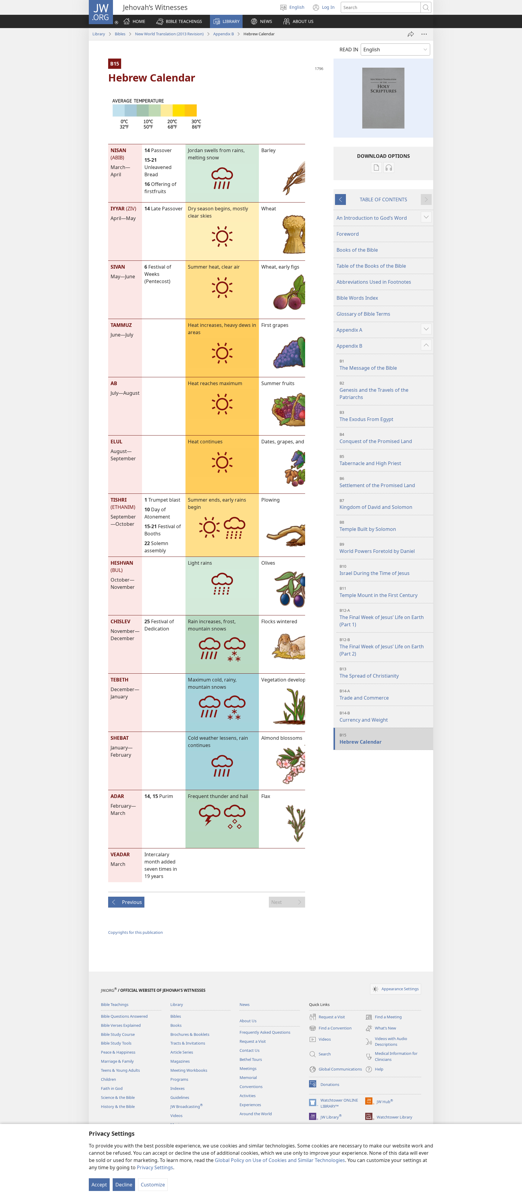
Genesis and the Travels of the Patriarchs (374, 390)
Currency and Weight (364, 716)
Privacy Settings (155, 1167)
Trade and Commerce (364, 694)
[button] (179, 21)
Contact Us (249, 1050)
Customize (153, 1184)
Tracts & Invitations (187, 1043)
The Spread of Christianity (369, 672)
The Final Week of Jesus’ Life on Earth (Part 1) (382, 618)
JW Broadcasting (186, 1106)
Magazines (180, 1061)
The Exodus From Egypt (366, 416)
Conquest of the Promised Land (376, 438)
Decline (123, 1184)
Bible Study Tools (116, 1043)
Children (108, 1079)
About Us (248, 1020)
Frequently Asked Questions (265, 1032)
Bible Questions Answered (124, 1016)
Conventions (251, 1086)
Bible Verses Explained (121, 1025)
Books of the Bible (357, 250)
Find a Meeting (383, 1017)
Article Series (181, 1052)
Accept (99, 1184)
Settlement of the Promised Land (377, 482)
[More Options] (424, 34)
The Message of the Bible (368, 364)
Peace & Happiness (118, 1052)
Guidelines (179, 1097)
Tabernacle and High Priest (370, 460)
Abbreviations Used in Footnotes (374, 282)
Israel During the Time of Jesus (375, 569)
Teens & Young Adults (120, 1070)
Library (98, 34)
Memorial (248, 1077)
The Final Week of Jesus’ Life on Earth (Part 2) (382, 647)
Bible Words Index (357, 298)
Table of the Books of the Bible (371, 266)
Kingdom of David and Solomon (376, 504)
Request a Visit (253, 1041)
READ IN (349, 49)
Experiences (250, 1104)
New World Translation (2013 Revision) (169, 34)
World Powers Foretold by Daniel (377, 547)
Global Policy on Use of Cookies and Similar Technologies (280, 1160)
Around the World (256, 1113)
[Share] (410, 34)
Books (176, 1025)
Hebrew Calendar (361, 738)
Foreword (348, 234)
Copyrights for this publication (135, 932)
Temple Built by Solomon (368, 525)
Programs (179, 1079)
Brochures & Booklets (189, 1034)
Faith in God (112, 1088)
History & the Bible (118, 1106)
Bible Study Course (118, 1034)
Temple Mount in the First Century (378, 592)
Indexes (177, 1088)
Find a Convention (330, 1028)
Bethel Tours (251, 1059)
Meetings (248, 1068)
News (245, 1004)
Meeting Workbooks (188, 1070)
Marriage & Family (117, 1061)
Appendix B (223, 34)
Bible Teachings (114, 1004)
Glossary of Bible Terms (363, 314)
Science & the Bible (118, 1097)
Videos (176, 1115)
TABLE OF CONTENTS (383, 199)
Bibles (120, 34)
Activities (248, 1095)
